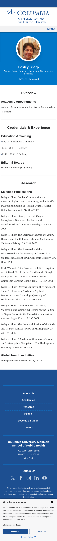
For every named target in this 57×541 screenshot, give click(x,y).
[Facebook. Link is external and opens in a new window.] (20, 478)
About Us (28, 393)
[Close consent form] (52, 502)
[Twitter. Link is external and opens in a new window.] (13, 478)
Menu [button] (51, 29)
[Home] (28, 16)
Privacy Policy (27, 537)
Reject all (42, 531)
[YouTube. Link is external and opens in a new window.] (44, 478)
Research (28, 407)
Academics (28, 400)
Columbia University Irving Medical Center (28, 3)
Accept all (15, 531)
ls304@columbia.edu (29, 79)
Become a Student (28, 420)
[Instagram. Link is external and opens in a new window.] (28, 478)
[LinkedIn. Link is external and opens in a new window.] (36, 478)
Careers (28, 427)
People (28, 413)
